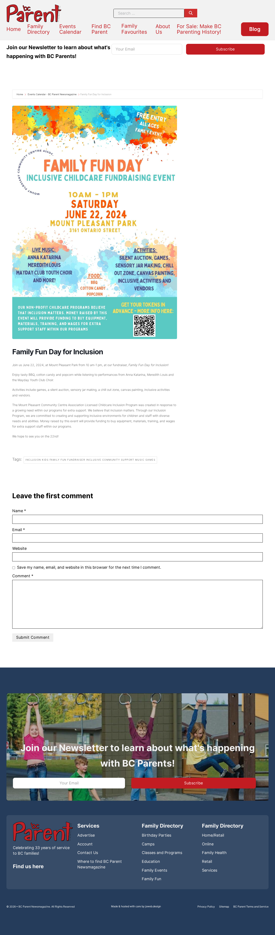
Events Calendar (70, 29)
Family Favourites (134, 29)
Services (209, 870)
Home (13, 29)
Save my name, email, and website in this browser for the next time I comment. (89, 567)
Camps (148, 844)
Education (151, 861)
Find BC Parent (101, 29)
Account (85, 844)
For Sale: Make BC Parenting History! (199, 29)
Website (19, 548)
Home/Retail (213, 835)
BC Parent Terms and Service (251, 906)
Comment (22, 576)
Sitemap (224, 906)
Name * (19, 511)
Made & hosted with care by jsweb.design (136, 906)
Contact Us (87, 852)
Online (208, 844)
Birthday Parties (156, 835)
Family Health (214, 852)
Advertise (86, 835)
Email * (18, 529)
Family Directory (38, 29)
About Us (163, 29)
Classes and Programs (162, 852)
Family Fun (151, 879)
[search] (190, 13)
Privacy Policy (206, 906)
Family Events (154, 870)
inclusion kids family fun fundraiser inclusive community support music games (90, 459)
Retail (207, 861)
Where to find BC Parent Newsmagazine (99, 864)
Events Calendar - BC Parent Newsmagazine (52, 94)
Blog (254, 29)
